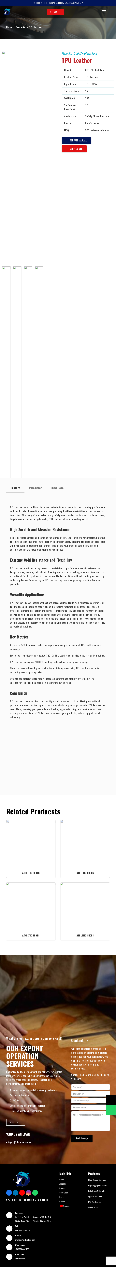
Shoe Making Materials (97, 1180)
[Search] (111, 11)
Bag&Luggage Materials (97, 1185)
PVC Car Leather (94, 1202)
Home (61, 1179)
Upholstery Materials (96, 1191)
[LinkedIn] (15, 1193)
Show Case (63, 1192)
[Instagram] (28, 1193)
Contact (62, 1201)
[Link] (6, 11)
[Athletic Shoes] (30, 848)
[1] (6, 372)
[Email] (111, 1100)
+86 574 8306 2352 (23, 1230)
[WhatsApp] (35, 1193)
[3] (28, 372)
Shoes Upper (93, 1207)
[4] (39, 372)
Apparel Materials (95, 1196)
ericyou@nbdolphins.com (19, 1142)
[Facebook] (9, 1193)
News (61, 1197)
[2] (17, 372)
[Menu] (104, 11)
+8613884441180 (22, 1249)
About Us (62, 1183)
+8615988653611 (22, 1258)
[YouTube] (22, 1193)
